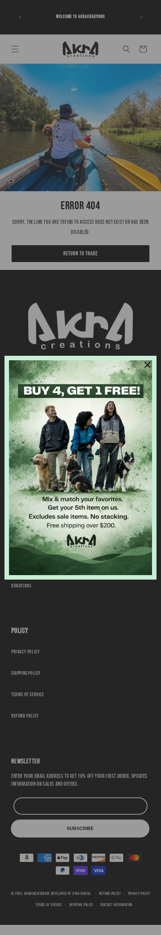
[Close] (148, 365)
